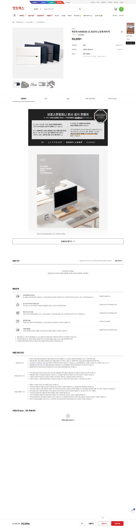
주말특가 (49, 15)
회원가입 (93, 2)
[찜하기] (82, 523)
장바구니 (104, 523)
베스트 (57, 15)
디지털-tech (19, 22)
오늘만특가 (40, 15)
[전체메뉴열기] (14, 15)
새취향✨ (22, 15)
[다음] (64, 54)
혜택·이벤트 (129, 36)
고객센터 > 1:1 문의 (74, 363)
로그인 (98, 2)
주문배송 (110, 2)
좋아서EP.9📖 (88, 15)
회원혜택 (103, 2)
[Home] (13, 22)
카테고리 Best (112, 98)
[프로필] (121, 9)
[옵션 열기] (102, 517)
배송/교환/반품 (90, 98)
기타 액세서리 (40, 22)
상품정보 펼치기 (66, 241)
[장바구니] (115, 9)
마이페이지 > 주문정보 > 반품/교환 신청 (40, 363)
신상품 (63, 15)
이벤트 (70, 15)
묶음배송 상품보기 (102, 56)
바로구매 (117, 523)
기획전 (128, 39)
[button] (122, 32)
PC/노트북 (29, 22)
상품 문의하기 (118, 261)
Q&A (68, 98)
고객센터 (121, 2)
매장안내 (116, 2)
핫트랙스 (36, 9)
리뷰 (45, 98)
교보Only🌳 (99, 15)
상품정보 (23, 98)
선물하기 (91, 523)
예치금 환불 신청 (130, 43)
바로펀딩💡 (77, 15)
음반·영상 (31, 15)
